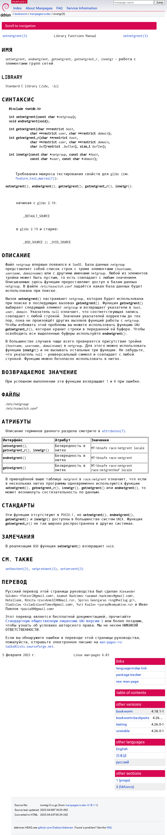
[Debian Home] (5, 9)
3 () (125, 787)
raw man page (127, 681)
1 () (123, 780)
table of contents (131, 693)
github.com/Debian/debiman (55, 827)
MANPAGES (19, 1)
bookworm (21, 13)
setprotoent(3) (44, 569)
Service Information (82, 8)
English (122, 749)
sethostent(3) (16, 569)
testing (121, 724)
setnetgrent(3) (14, 36)
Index (17, 8)
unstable (123, 731)
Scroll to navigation (20, 26)
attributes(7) (113, 431)
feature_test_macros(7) (34, 178)
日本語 (121, 756)
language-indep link (131, 668)
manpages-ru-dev (40, 13)
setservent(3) (71, 569)
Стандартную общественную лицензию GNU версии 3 (54, 621)
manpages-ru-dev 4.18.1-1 (81, 805)
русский (122, 762)
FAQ (59, 8)
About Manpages (39, 8)
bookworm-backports (132, 718)
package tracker (128, 675)
